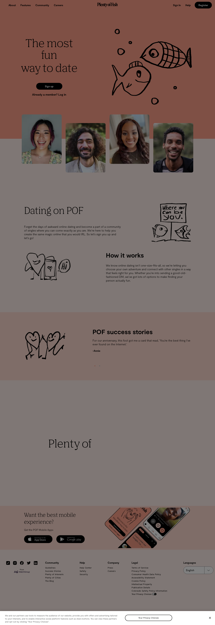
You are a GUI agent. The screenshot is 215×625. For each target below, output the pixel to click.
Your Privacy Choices (148, 618)
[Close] (210, 617)
